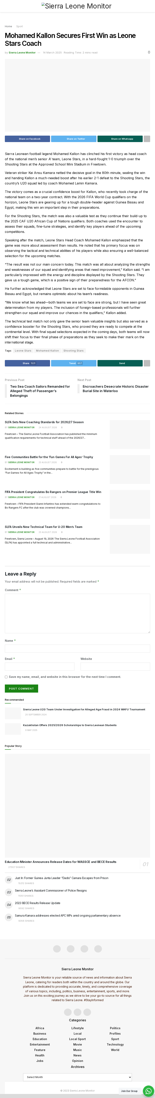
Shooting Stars (74, 350)
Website (86, 658)
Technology (115, 1044)
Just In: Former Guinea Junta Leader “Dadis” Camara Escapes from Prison (61, 878)
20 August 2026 (47, 532)
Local (78, 1033)
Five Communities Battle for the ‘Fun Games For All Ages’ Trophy (49, 457)
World (115, 1050)
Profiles (115, 1033)
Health (39, 1055)
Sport (19, 26)
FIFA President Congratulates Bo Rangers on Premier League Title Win (53, 492)
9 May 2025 (31, 730)
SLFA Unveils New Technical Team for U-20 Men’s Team (43, 527)
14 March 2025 (52, 52)
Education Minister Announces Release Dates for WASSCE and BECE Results (60, 862)
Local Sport (77, 1039)
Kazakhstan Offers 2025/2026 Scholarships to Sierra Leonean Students (70, 725)
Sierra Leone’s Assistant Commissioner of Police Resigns (51, 890)
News (77, 1055)
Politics (115, 1028)
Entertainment (40, 1044)
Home (8, 26)
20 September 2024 (36, 714)
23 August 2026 (47, 462)
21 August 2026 (47, 497)
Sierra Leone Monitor (22, 52)
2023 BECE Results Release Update (37, 903)
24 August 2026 (47, 427)
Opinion (77, 1060)
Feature (39, 1050)
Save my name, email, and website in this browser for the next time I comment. (65, 676)
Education (40, 1039)
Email (10, 659)
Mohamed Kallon (47, 350)
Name (10, 641)
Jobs (39, 1060)
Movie (77, 1044)
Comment (13, 590)
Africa (40, 1028)
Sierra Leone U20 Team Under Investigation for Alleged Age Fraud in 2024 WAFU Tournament (84, 709)
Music (77, 1050)
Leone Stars (23, 350)
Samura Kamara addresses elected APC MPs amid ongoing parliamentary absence (67, 915)
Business (39, 1033)
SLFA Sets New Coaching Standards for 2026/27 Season (44, 422)
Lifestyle (77, 1028)
